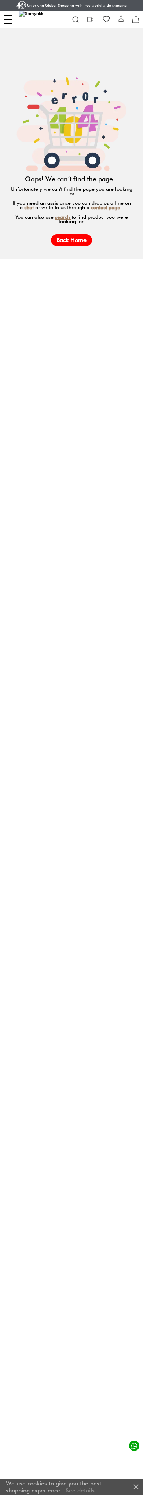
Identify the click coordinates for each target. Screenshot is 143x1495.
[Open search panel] (75, 19)
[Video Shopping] (91, 19)
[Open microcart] (135, 19)
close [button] (136, 1486)
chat (29, 207)
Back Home (71, 239)
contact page (106, 207)
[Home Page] (37, 19)
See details (80, 1490)
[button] (121, 19)
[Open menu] (8, 19)
